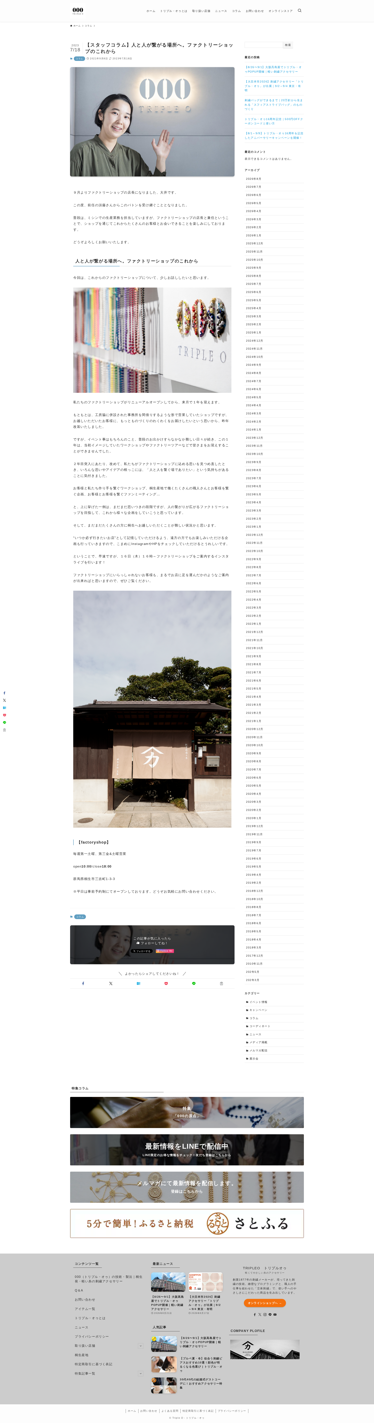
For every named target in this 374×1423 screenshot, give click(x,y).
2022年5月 (253, 591)
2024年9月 (253, 364)
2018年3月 (253, 947)
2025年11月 (254, 251)
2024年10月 (254, 356)
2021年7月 (253, 672)
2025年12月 (254, 243)
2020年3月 (253, 801)
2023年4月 (253, 502)
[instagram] (265, 1315)
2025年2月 (253, 324)
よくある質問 (170, 1410)
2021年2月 (253, 712)
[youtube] (275, 1315)
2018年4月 (253, 939)
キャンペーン (259, 1010)
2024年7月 (253, 381)
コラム (79, 58)
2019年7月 (253, 850)
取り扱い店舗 (85, 1345)
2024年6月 (253, 389)
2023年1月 (253, 526)
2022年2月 (253, 615)
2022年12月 (254, 534)
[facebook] (255, 1315)
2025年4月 (253, 308)
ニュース (256, 1034)
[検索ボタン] (299, 11)
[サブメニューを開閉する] (140, 1346)
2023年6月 (253, 486)
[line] (270, 1315)
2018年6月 (253, 923)
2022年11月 (254, 542)
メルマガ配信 (259, 1050)
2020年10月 (254, 745)
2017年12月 (254, 955)
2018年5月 (253, 931)
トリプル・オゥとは (90, 1318)
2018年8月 (253, 907)
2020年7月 (253, 769)
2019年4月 (253, 874)
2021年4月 (253, 696)
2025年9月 (253, 267)
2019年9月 (253, 842)
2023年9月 (253, 462)
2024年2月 (253, 421)
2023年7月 (253, 478)
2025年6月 (253, 292)
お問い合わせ (85, 1299)
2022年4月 (253, 599)
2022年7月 (253, 575)
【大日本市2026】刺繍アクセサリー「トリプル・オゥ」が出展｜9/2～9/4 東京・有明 (274, 86)
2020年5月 (253, 785)
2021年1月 (253, 721)
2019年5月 (253, 866)
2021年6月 (253, 680)
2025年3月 (253, 316)
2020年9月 (253, 753)
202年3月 (253, 980)
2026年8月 (253, 178)
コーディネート (260, 1026)
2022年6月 (253, 583)
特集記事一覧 (85, 1373)
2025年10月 (254, 259)
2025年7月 (253, 283)
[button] (83, 983)
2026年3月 (253, 219)
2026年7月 (253, 186)
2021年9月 (253, 656)
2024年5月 (253, 397)
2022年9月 (253, 559)
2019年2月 (253, 882)
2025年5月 (253, 300)
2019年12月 (254, 826)
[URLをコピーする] (221, 983)
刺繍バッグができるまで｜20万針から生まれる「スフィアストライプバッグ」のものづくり (274, 105)
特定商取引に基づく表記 (94, 1364)
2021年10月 (254, 648)
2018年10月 (254, 899)
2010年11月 (254, 963)
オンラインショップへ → (265, 1303)
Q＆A (79, 1290)
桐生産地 (81, 1355)
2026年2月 (253, 227)
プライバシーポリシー (92, 1336)
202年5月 (253, 971)
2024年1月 (253, 429)
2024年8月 (253, 373)
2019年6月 (253, 858)
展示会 (254, 1058)
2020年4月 (253, 793)
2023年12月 (254, 437)
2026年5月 (253, 203)
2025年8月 (253, 275)
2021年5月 (253, 688)
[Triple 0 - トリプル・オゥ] (78, 11)
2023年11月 (254, 445)
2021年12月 (254, 631)
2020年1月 (253, 818)
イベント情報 (259, 1002)
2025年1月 (253, 332)
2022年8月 (253, 567)
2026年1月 (253, 235)
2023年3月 (253, 510)
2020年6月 (253, 777)
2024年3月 (253, 413)
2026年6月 (253, 195)
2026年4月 (253, 211)
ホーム (132, 1410)
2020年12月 (254, 729)
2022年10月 (254, 551)
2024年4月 (253, 405)
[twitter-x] (260, 1315)
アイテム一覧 (85, 1309)
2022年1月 (253, 623)
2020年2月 (253, 810)
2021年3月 (253, 704)
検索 (288, 44)
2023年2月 (253, 518)
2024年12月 (254, 340)
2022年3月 (253, 607)
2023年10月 (254, 453)
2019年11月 (254, 834)
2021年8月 (253, 664)
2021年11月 (254, 640)
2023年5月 (253, 494)
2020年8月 (253, 761)
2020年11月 (254, 737)
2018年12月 (254, 890)
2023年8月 (253, 470)
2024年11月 (254, 348)
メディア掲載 (259, 1042)
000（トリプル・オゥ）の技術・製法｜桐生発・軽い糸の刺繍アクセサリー (109, 1279)
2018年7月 (253, 915)
